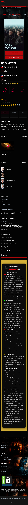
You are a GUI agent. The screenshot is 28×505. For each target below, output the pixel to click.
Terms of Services (5, 456)
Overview (5, 112)
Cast (5, 115)
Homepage (6, 14)
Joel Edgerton (9, 169)
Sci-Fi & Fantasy (10, 218)
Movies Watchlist (5, 470)
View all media (24, 136)
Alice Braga (9, 175)
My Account (4, 466)
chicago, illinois (5, 225)
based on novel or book (17, 224)
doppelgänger (4, 226)
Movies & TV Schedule (6, 468)
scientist (19, 228)
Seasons (14, 112)
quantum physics (11, 228)
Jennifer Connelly (10, 180)
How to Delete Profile (6, 459)
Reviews (23, 115)
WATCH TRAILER (14, 53)
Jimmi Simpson (9, 186)
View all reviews (23, 255)
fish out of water (13, 226)
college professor (14, 225)
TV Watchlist (4, 471)
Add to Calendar (14, 57)
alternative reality (15, 14)
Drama (3, 218)
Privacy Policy (4, 457)
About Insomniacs (5, 445)
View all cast (24, 162)
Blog (2, 449)
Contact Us (3, 447)
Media (23, 112)
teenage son (4, 229)
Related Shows (14, 115)
